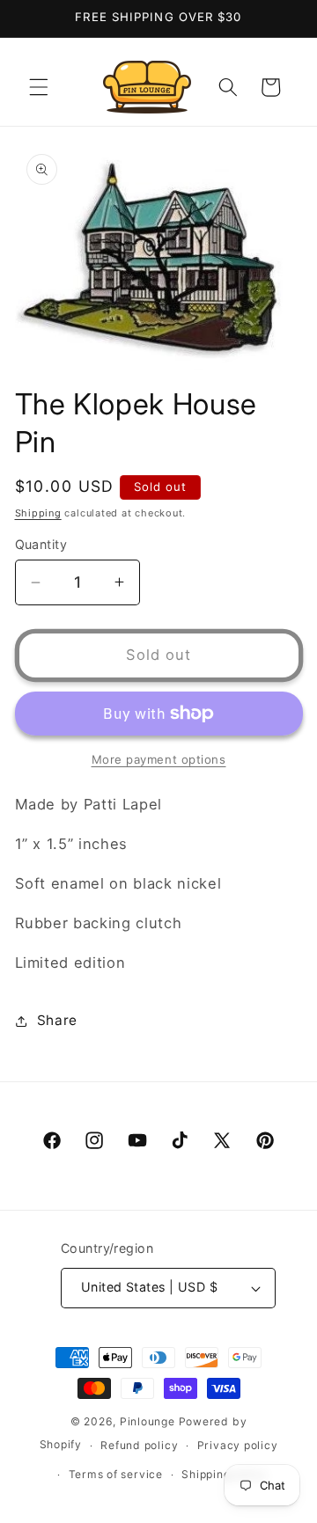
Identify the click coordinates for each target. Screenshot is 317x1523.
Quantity (41, 544)
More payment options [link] (159, 759)
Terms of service (116, 1474)
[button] (39, 87)
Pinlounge (147, 1421)
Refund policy (139, 1445)
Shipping (38, 513)
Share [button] (57, 1020)
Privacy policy (237, 1445)
